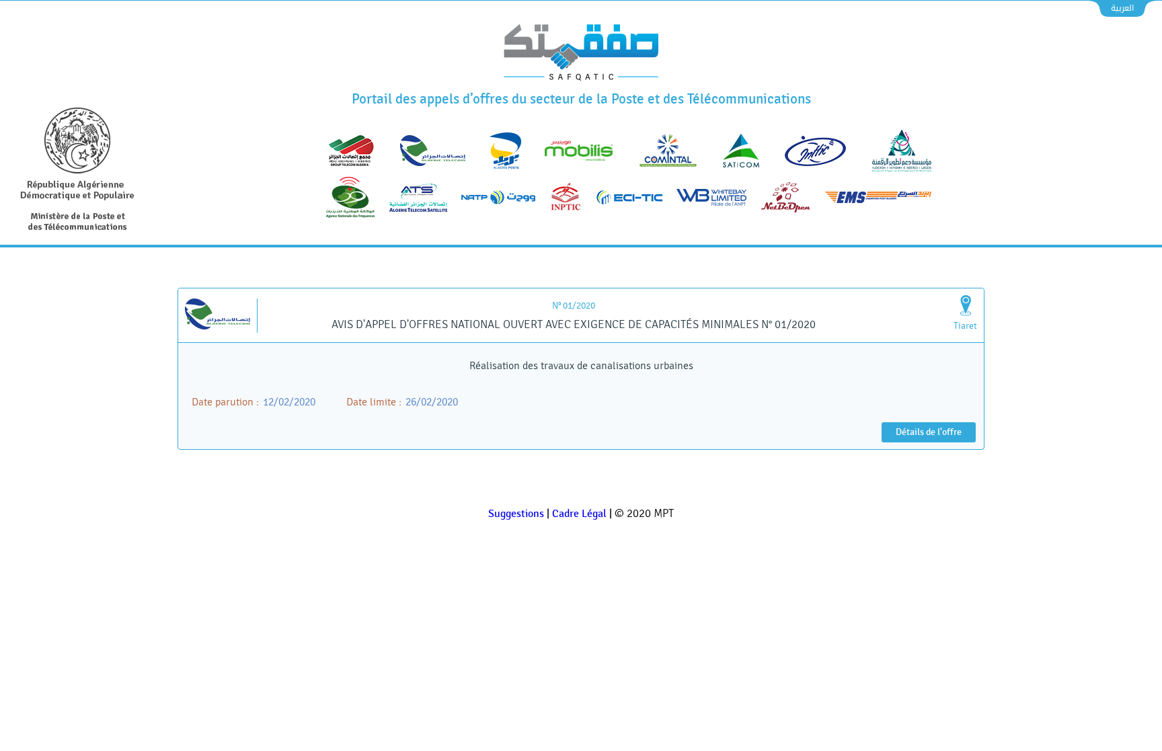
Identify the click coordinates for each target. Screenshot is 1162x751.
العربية (1122, 8)
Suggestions (516, 514)
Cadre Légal (579, 514)
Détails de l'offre (929, 432)
